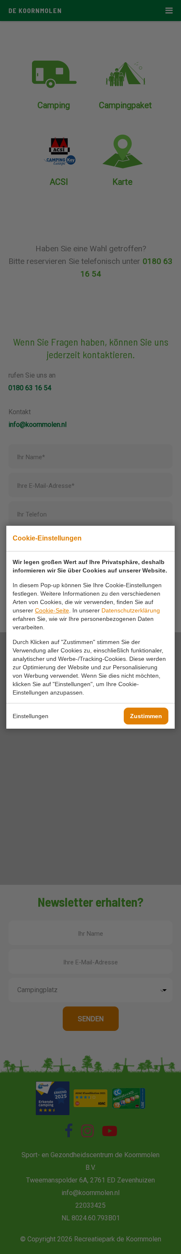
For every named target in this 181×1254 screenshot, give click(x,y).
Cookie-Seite (52, 610)
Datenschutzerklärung (130, 610)
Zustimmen (146, 716)
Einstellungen (30, 716)
